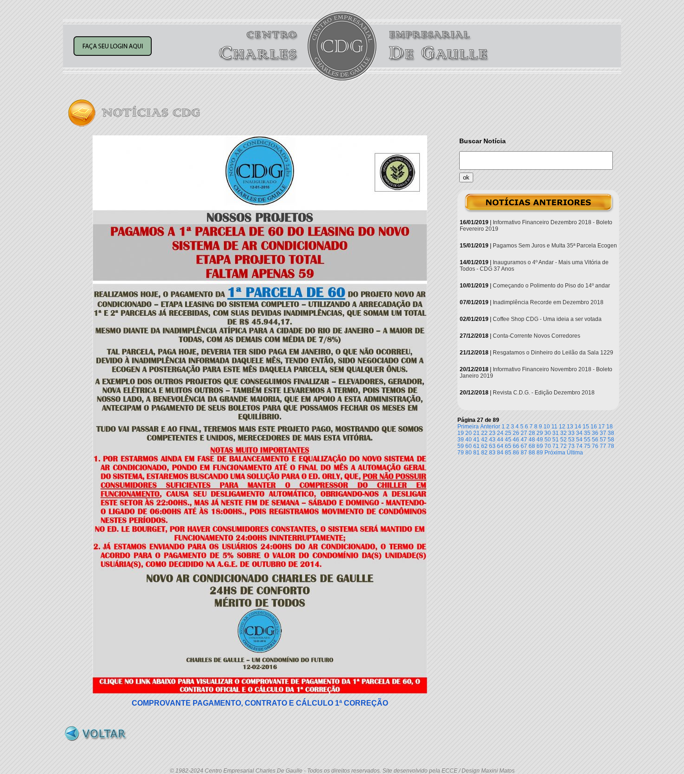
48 (532, 439)
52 (563, 439)
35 (587, 433)
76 (595, 446)
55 (587, 439)
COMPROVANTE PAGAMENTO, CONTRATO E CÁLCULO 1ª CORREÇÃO (260, 703)
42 (484, 439)
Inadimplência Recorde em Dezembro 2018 (548, 302)
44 (500, 439)
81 (476, 452)
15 (586, 426)
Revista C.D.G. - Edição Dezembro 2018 (544, 392)
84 (500, 452)
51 (555, 439)
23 (492, 433)
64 (500, 446)
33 (571, 433)
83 (492, 452)
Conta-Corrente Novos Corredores (536, 336)
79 (460, 452)
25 (508, 433)
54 (579, 439)
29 (539, 433)
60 (468, 446)
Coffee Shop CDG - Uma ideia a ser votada (547, 319)
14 (578, 426)
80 (468, 452)
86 (516, 452)
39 (460, 439)
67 (524, 446)
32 (563, 433)
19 (460, 433)
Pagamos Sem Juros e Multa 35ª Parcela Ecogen (555, 245)
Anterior (490, 426)
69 (539, 446)
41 (476, 439)
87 (524, 452)
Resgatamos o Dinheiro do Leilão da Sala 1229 (553, 352)
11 (554, 426)
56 (595, 439)
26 (516, 433)
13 (570, 426)
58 (611, 439)
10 (546, 426)
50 (547, 439)
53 (571, 439)
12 (562, 426)
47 (524, 439)
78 (611, 446)
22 (484, 433)
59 (460, 446)
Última (575, 452)
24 (500, 433)
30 (547, 433)
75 (587, 446)
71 (555, 446)
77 (603, 446)
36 (595, 433)
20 (468, 433)
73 (571, 446)
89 (539, 452)
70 (547, 446)
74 (579, 446)
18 (609, 426)
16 (593, 426)
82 (484, 452)
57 (603, 439)
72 (563, 446)
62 (484, 446)
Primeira (468, 426)
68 (532, 446)
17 (601, 426)
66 (516, 446)
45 (508, 439)
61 (476, 446)
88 (532, 452)
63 (492, 446)
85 (508, 452)
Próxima (554, 452)
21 (476, 433)
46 (516, 439)
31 (555, 433)
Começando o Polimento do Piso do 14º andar (551, 285)
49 (539, 439)
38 (611, 433)
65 (508, 446)
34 (579, 433)
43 (492, 439)
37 (603, 433)
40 (468, 439)
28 (532, 433)
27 (524, 433)
